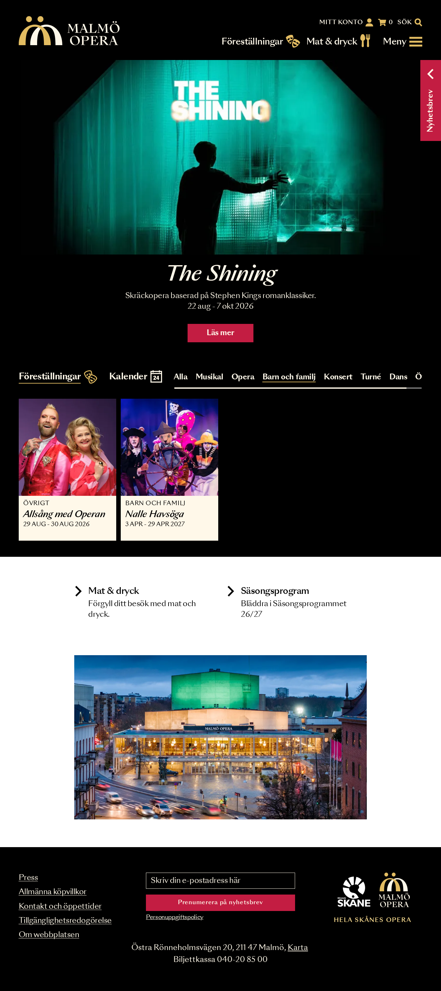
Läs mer (220, 333)
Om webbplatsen (49, 935)
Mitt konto (341, 22)
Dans (398, 377)
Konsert (338, 377)
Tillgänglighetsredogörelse (65, 921)
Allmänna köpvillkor (53, 892)
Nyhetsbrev (430, 110)
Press (28, 878)
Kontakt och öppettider (60, 906)
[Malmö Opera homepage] (70, 31)
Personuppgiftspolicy (174, 917)
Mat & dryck (331, 41)
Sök (404, 22)
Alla (180, 377)
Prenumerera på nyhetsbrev (220, 903)
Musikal (209, 377)
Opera (242, 377)
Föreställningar (252, 41)
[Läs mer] (220, 157)
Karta (298, 948)
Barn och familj (289, 377)
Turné (371, 377)
